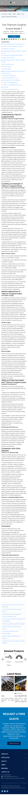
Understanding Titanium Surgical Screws (13, 44)
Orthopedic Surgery (8, 64)
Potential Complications (9, 75)
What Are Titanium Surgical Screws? (13, 46)
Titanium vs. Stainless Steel (10, 82)
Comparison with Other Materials (11, 80)
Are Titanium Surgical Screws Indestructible (10, 632)
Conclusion (5, 87)
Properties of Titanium (9, 48)
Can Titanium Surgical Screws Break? (13, 55)
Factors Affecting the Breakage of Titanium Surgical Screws (11, 615)
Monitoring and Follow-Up (10, 77)
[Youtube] (2, 791)
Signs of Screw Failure (9, 57)
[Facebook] (7, 791)
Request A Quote (14, 743)
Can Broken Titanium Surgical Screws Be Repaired (13, 642)
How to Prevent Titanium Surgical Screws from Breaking (13, 620)
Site (24, 33)
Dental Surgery (7, 66)
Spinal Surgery (7, 69)
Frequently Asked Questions (10, 89)
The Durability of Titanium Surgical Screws (11, 610)
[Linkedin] (5, 791)
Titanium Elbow (19, 662)
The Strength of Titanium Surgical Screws (11, 627)
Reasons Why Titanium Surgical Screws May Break (13, 605)
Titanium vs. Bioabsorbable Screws (12, 84)
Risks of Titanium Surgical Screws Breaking (11, 637)
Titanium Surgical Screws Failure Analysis (13, 624)
